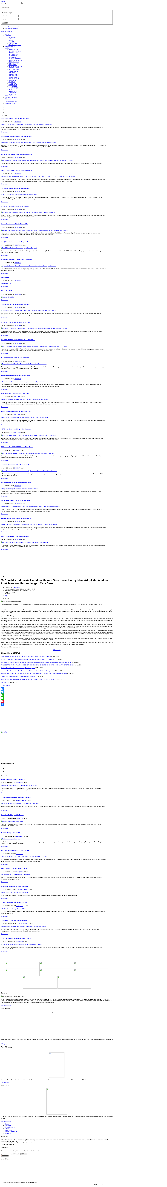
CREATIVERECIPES (15, 60)
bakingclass (19, 782)
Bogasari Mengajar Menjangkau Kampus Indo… (16, 482)
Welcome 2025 (5, 277)
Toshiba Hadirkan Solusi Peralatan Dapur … (15, 304)
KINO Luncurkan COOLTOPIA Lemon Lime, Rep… (17, 447)
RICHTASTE (13, 80)
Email (6, 596)
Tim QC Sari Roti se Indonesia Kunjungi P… (15, 188)
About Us (8, 35)
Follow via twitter (10, 103)
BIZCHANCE (13, 57)
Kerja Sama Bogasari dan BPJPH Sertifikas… (15, 118)
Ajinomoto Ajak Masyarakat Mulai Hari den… (15, 206)
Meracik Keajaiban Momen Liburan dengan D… (16, 375)
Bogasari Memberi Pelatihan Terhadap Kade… (16, 357)
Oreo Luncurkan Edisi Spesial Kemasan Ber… (16, 518)
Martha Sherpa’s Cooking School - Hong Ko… (16, 868)
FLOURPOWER (14, 69)
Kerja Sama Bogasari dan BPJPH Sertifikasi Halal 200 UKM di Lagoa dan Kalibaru (26, 656)
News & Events (10, 46)
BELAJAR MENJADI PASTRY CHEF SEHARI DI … (16, 850)
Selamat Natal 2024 (7, 291)
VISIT (11, 89)
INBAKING (12, 72)
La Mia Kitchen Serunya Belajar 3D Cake (14, 902)
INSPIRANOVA (13, 75)
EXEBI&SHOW (13, 63)
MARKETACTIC (14, 77)
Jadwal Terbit (13, 43)
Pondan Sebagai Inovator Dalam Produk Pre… (16, 797)
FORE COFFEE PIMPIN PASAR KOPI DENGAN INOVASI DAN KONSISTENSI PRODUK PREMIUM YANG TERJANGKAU (37, 665)
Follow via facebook (11, 101)
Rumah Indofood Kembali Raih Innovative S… (16, 411)
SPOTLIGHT (13, 85)
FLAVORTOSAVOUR (15, 66)
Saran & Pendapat (11, 97)
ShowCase (12, 83)
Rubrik (11, 40)
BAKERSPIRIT (13, 54)
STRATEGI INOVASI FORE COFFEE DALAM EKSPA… (18, 340)
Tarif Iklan (12, 42)
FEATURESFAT (14, 68)
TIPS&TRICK (13, 86)
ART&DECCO (13, 49)
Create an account (6, 31)
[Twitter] (57, 691)
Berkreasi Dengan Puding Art (10, 832)
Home (7, 34)
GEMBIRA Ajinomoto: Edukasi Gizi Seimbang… (16, 136)
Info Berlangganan (15, 45)
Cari (2, 3)
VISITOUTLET (13, 88)
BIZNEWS (12, 82)
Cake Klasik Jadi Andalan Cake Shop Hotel (15, 886)
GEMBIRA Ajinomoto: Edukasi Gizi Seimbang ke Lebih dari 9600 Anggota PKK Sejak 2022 (28, 659)
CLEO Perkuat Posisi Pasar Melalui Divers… (15, 536)
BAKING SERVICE (14, 51)
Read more (4, 132)
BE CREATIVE (13, 55)
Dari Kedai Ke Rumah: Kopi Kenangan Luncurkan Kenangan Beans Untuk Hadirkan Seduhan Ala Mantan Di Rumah (36, 662)
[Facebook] (57, 688)
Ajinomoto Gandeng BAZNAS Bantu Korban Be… (17, 259)
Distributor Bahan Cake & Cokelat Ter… (14, 779)
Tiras (10, 38)
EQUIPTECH (13, 65)
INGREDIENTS (13, 74)
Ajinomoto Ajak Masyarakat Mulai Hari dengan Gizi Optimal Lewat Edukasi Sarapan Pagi (28, 671)
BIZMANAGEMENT (15, 58)
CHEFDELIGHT (14, 62)
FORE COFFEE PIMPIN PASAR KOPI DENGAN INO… (17, 170)
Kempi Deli (12, 94)
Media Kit (8, 99)
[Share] (57, 704)
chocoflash (19, 854)
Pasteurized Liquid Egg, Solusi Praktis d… (15, 920)
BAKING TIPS (13, 52)
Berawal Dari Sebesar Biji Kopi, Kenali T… (14, 224)
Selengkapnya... (6, 1005)
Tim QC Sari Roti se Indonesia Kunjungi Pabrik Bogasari (18, 668)
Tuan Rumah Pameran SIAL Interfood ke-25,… (16, 464)
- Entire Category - (6, 685)
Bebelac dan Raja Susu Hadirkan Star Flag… (15, 393)
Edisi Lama (8, 95)
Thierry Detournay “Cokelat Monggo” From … (16, 938)
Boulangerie (13, 91)
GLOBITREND (13, 71)
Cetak (6, 595)
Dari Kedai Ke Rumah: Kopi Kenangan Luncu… (16, 154)
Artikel (7, 48)
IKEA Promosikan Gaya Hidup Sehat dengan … (16, 429)
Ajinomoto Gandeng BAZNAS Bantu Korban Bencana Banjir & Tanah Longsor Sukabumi (27, 679)
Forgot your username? (12, 28)
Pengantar (12, 37)
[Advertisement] (13, 563)
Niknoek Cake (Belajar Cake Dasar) (12, 815)
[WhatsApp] (57, 695)
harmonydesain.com (108, 1184)
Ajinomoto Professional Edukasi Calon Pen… (16, 322)
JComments (56, 650)
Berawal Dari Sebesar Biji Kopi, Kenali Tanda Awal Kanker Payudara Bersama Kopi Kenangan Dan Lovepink (34, 673)
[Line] (57, 698)
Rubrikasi (17, 587)
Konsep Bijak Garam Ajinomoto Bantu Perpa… (16, 500)
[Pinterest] (57, 701)
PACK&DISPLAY (14, 79)
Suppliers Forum (21, 800)
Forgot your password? (12, 27)
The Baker (12, 92)
